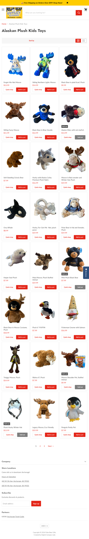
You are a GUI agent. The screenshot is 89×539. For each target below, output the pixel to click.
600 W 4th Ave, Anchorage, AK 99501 (15, 486)
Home (4, 24)
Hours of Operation (9, 477)
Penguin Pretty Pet (68, 427)
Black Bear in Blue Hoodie (42, 130)
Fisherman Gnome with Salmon (73, 327)
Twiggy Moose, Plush (12, 377)
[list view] (83, 40)
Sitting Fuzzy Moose (11, 130)
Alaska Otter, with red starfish (72, 130)
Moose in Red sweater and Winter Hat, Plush (71, 179)
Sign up (36, 503)
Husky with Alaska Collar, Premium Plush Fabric (42, 179)
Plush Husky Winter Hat (13, 427)
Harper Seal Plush (10, 278)
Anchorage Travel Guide (15, 517)
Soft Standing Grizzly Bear (13, 178)
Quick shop (9, 90)
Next (50, 446)
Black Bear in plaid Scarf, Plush (73, 82)
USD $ (43, 526)
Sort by (31, 41)
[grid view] (78, 40)
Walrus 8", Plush (38, 377)
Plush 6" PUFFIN (38, 327)
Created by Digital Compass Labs (44, 535)
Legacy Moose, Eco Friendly (43, 427)
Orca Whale (8, 228)
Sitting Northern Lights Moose (44, 82)
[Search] (79, 12)
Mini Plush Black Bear (69, 278)
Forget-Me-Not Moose (12, 82)
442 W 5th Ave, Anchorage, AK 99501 (15, 481)
